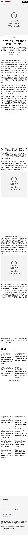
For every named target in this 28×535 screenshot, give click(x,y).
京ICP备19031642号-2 (20, 526)
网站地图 (16, 507)
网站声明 (16, 509)
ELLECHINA (3, 507)
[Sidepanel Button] (2, 1)
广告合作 (3, 509)
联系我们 (16, 512)
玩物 (17, 4)
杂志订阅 (25, 1)
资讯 (4, 349)
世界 (4, 4)
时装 (10, 4)
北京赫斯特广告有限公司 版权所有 (8, 526)
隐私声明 (3, 512)
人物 (23, 4)
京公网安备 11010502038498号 (7, 528)
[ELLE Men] (7, 1)
